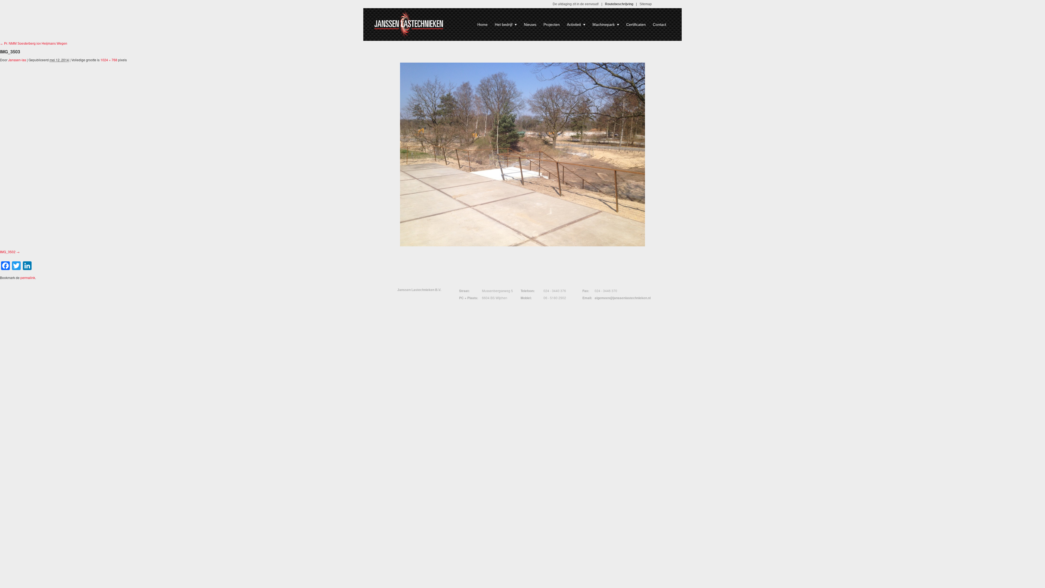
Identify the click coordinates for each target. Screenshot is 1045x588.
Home (482, 24)
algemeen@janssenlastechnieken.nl (623, 297)
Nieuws (530, 24)
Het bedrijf (503, 24)
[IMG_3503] (522, 154)
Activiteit (574, 24)
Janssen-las (17, 59)
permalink (27, 277)
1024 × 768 (108, 59)
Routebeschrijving (619, 4)
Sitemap (646, 4)
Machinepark (603, 24)
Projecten (551, 24)
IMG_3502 (8, 251)
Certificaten (636, 24)
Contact (659, 24)
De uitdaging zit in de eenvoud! (576, 4)
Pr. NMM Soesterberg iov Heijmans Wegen (33, 43)
